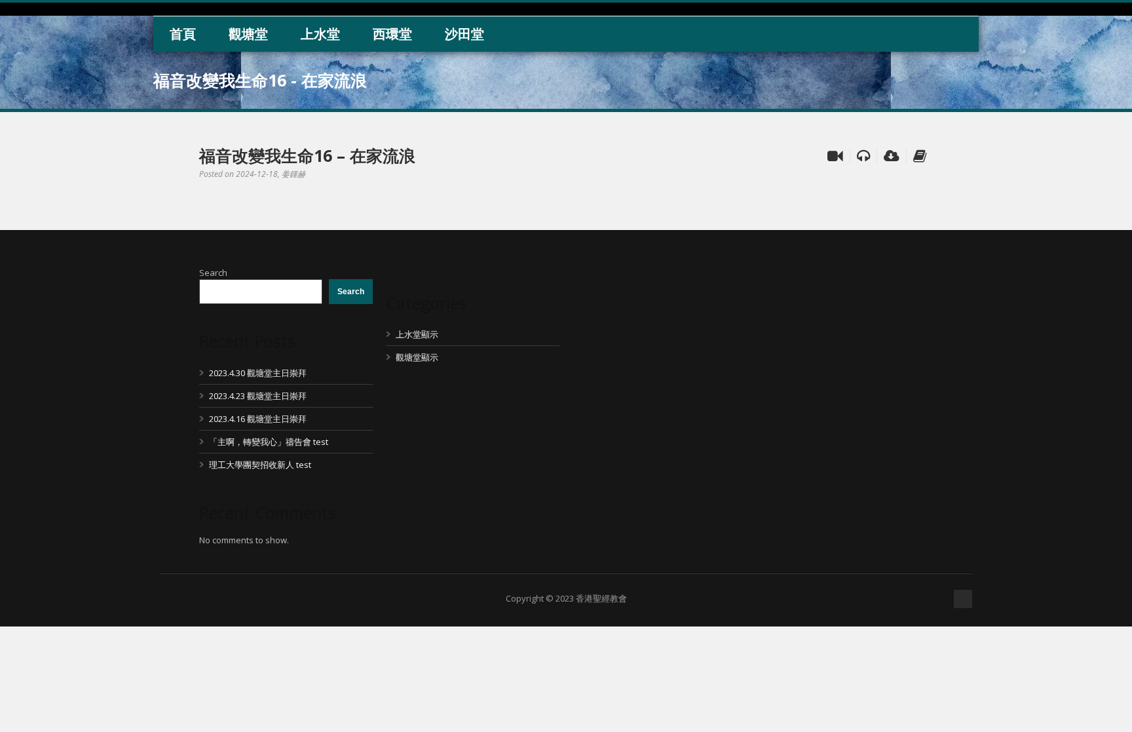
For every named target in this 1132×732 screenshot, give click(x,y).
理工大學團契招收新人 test (260, 465)
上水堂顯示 (417, 334)
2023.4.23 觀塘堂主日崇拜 (258, 396)
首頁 (183, 34)
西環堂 (392, 34)
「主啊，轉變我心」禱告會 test (268, 442)
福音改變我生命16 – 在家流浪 (307, 155)
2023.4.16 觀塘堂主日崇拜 (258, 419)
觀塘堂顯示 (417, 357)
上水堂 (320, 34)
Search (213, 273)
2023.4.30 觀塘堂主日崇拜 (258, 373)
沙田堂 (464, 34)
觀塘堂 (248, 34)
